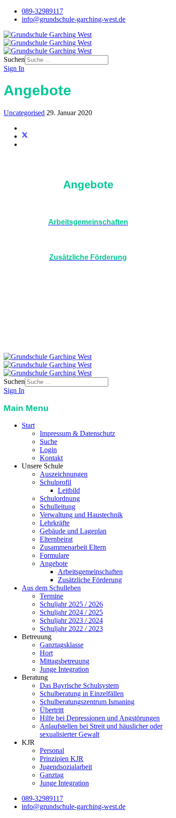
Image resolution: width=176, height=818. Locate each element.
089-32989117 (42, 11)
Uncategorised (24, 113)
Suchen (14, 59)
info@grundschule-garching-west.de (73, 19)
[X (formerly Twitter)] (25, 136)
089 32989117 (49, 333)
